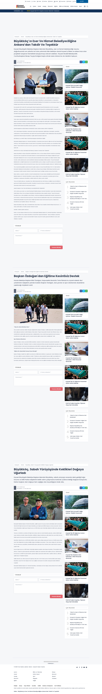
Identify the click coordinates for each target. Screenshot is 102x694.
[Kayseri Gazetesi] (21, 6)
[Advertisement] (51, 25)
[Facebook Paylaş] (81, 62)
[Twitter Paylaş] (83, 62)
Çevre (34, 6)
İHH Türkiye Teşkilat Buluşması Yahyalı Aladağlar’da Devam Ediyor (47, 11)
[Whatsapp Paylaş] (86, 62)
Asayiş (44, 6)
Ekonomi (50, 6)
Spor (80, 6)
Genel (39, 6)
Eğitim (56, 6)
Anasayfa (17, 36)
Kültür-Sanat (74, 6)
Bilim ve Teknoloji (64, 6)
